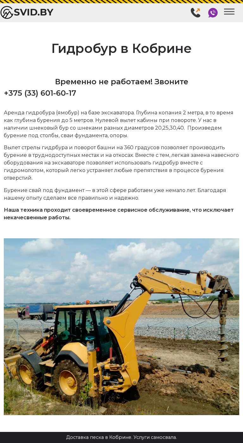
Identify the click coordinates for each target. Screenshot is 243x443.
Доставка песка (85, 437)
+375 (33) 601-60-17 (40, 93)
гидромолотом (24, 170)
